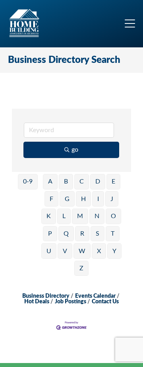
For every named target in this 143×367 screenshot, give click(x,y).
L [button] (64, 216)
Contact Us (105, 302)
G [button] (67, 199)
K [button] (48, 216)
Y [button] (114, 251)
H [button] (83, 199)
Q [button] (66, 233)
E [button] (113, 181)
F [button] (51, 199)
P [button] (50, 233)
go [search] (75, 149)
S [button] (97, 233)
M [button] (80, 216)
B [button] (66, 181)
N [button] (97, 216)
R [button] (82, 233)
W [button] (82, 251)
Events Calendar (95, 296)
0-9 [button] (28, 181)
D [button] (97, 181)
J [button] (111, 199)
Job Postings (70, 302)
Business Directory (46, 296)
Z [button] (81, 268)
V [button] (65, 251)
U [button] (48, 251)
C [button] (81, 181)
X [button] (99, 251)
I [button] (98, 199)
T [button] (112, 233)
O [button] (113, 216)
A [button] (50, 181)
